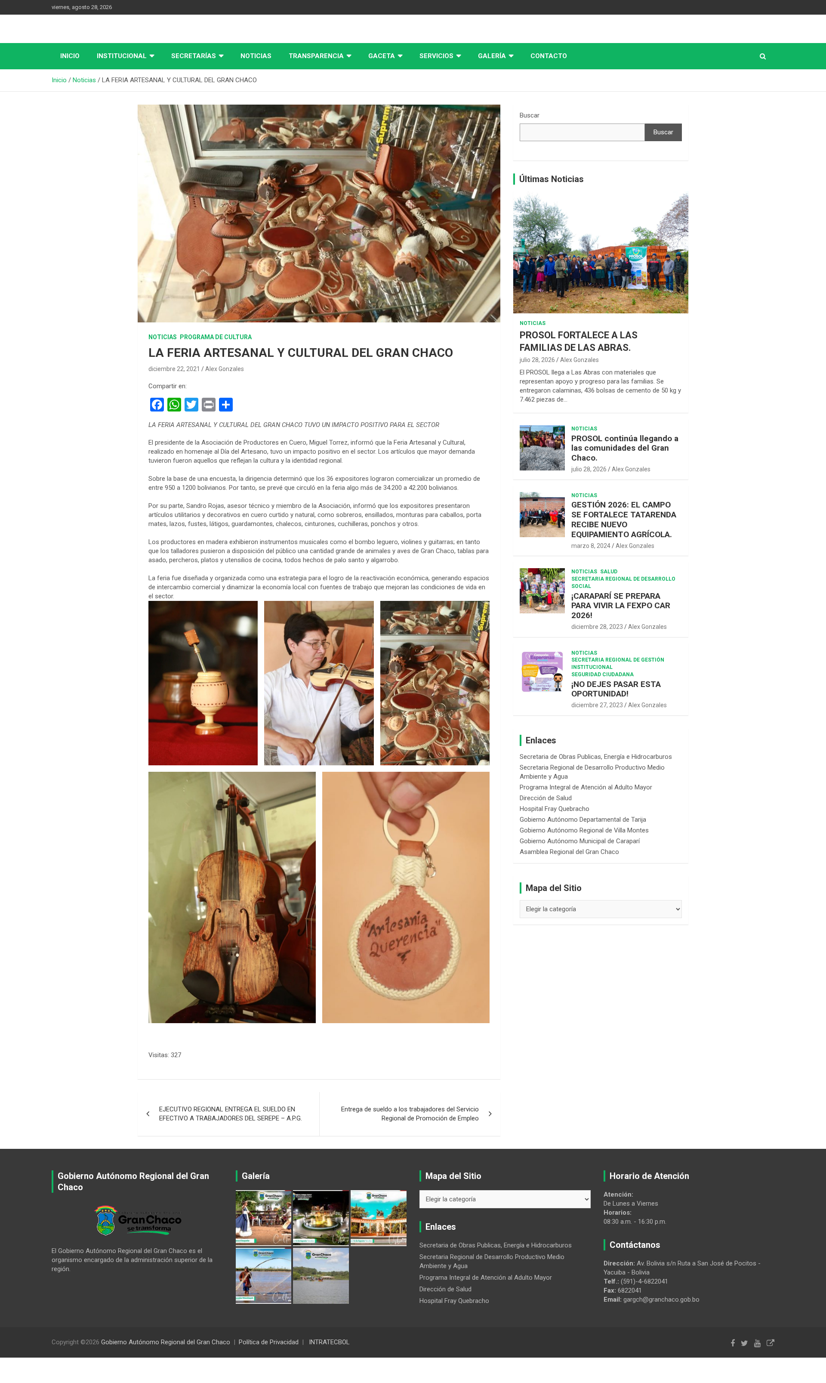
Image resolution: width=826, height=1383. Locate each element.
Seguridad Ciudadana (602, 674)
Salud (608, 572)
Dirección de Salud (546, 798)
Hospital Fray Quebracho (554, 809)
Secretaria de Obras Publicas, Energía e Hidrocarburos (596, 757)
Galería (492, 56)
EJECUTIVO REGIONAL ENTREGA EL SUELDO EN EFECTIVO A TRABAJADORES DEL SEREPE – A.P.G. (230, 1113)
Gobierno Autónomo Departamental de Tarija (583, 819)
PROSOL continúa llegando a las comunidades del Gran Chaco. (624, 448)
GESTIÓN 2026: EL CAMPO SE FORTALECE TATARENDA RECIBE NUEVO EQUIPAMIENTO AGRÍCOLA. (623, 519)
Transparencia (316, 56)
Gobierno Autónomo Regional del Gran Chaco (165, 1342)
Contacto (548, 56)
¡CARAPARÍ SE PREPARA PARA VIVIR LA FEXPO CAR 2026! (620, 606)
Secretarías (193, 56)
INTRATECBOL (329, 1342)
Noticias (255, 56)
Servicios (436, 56)
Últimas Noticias (551, 179)
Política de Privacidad (269, 1342)
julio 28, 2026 (537, 359)
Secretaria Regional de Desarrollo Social (623, 582)
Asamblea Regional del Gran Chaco (569, 852)
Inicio (70, 56)
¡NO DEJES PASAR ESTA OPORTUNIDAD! (616, 689)
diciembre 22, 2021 (174, 368)
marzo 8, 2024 (590, 545)
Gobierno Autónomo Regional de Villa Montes (584, 830)
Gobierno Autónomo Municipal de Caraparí (580, 841)
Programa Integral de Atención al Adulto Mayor (586, 787)
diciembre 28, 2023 (597, 626)
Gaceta (381, 56)
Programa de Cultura (216, 337)
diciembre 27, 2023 (597, 705)
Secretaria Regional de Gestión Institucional (617, 663)
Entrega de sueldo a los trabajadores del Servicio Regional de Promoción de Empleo (410, 1113)
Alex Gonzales (224, 368)
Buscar (529, 115)
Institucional (122, 56)
